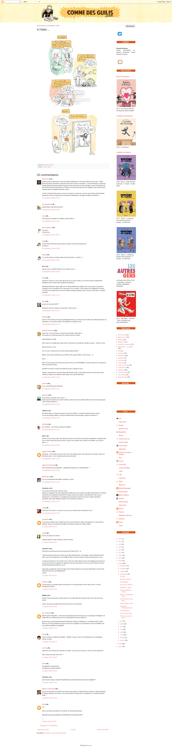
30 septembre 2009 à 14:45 (51, 429)
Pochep (121, 512)
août (121, 621)
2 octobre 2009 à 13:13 (49, 628)
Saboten (121, 519)
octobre (122, 571)
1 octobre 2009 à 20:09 (49, 606)
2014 (120, 550)
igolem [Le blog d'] (48, 465)
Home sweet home (126, 613)
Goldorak (121, 358)
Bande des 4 (122, 337)
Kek (120, 458)
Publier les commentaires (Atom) (56, 733)
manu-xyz (45, 179)
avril (121, 632)
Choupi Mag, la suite (126, 603)
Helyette (45, 582)
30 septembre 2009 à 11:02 (51, 377)
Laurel (121, 461)
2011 (120, 558)
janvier (122, 640)
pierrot (44, 383)
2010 (120, 561)
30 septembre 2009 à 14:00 (51, 418)
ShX (43, 704)
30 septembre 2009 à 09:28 (51, 248)
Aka (43, 216)
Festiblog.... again (125, 587)
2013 (120, 552)
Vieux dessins (122, 377)
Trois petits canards (126, 584)
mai (121, 629)
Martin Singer (123, 491)
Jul (43, 241)
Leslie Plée (122, 464)
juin (121, 626)
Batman (120, 339)
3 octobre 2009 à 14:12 (49, 682)
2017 (120, 541)
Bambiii (44, 424)
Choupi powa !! (125, 610)
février (122, 637)
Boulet (121, 435)
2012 (120, 555)
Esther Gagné (123, 442)
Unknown (45, 519)
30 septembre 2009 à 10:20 (51, 324)
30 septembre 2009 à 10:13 (51, 295)
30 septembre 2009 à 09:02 (51, 198)
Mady (44, 255)
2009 (120, 563)
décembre (123, 566)
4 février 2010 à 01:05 (49, 721)
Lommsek (122, 478)
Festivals (121, 353)
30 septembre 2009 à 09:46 (51, 272)
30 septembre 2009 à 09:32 (51, 260)
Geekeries (121, 355)
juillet (122, 624)
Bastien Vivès (123, 429)
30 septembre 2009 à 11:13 (51, 389)
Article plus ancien (103, 729)
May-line (45, 395)
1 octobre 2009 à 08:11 (49, 575)
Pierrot (121, 508)
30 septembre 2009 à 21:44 (51, 501)
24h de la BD (122, 335)
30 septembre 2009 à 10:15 (51, 310)
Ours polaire (46, 613)
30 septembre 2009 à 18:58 (51, 470)
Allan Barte (122, 422)
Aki (120, 418)
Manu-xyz (122, 485)
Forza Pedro (123, 445)
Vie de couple (47, 167)
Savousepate (46, 204)
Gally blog (122, 449)
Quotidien (121, 370)
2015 (120, 547)
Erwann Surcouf (124, 439)
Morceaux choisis (125, 579)
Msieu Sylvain (46, 227)
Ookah (44, 317)
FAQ (119, 351)
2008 (120, 644)
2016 (120, 544)
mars (122, 635)
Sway (121, 522)
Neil (43, 278)
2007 (120, 646)
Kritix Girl (121, 363)
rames (44, 648)
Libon (121, 471)
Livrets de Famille (123, 365)
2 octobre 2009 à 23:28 (49, 657)
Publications (122, 367)
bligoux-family (46, 451)
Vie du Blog (122, 375)
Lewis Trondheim (124, 468)
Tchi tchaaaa (124, 582)
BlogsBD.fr (122, 432)
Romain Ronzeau (49, 165)
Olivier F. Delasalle (48, 689)
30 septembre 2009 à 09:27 (51, 235)
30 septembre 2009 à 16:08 (51, 459)
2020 (120, 539)
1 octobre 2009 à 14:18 (49, 589)
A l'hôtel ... (123, 576)
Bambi (121, 425)
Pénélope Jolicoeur (125, 515)
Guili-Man (121, 360)
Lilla (120, 475)
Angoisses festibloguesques (126, 607)
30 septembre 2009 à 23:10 (51, 513)
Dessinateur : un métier (125, 347)
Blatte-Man (121, 342)
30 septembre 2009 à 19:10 (51, 482)
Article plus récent (43, 729)
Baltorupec (45, 476)
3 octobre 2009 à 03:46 (49, 671)
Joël (43, 508)
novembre (123, 568)
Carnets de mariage (124, 344)
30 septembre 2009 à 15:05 (51, 445)
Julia (43, 533)
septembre (123, 574)
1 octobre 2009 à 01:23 (49, 527)
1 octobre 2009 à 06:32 (49, 542)
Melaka (121, 498)
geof (43, 663)
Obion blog (122, 505)
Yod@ (121, 525)
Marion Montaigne (125, 488)
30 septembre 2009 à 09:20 (51, 221)
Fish (43, 634)
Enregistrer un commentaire (48, 725)
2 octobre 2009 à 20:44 (49, 642)
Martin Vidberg (124, 495)
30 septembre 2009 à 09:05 (51, 209)
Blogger (89, 745)
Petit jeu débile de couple (125, 591)
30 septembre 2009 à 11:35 (51, 404)
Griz (43, 301)
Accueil (73, 729)
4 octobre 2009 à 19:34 (49, 698)
